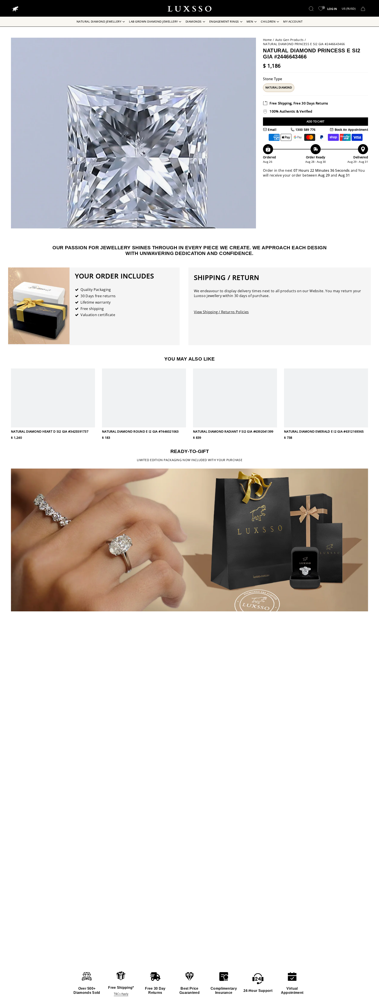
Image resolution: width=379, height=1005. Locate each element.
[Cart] (363, 8)
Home (267, 40)
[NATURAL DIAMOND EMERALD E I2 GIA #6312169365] (326, 397)
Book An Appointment (351, 129)
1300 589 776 (305, 129)
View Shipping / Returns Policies (221, 312)
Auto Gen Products (289, 40)
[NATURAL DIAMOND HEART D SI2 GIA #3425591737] (53, 397)
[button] (311, 8)
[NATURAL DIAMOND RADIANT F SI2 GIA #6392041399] (235, 397)
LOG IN (332, 9)
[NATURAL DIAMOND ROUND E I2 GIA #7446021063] (144, 397)
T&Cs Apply (121, 994)
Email (271, 129)
